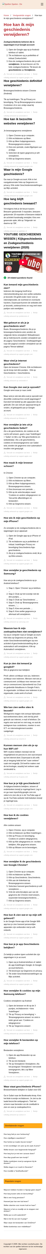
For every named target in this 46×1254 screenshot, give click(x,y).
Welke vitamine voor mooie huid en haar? (20, 1205)
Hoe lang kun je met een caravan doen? (19, 1153)
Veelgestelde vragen (22, 15)
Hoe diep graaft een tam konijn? (16, 1157)
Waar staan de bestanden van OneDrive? (20, 1223)
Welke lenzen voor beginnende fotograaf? (20, 1150)
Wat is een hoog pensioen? (14, 1197)
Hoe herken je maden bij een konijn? (18, 1142)
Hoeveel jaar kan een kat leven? (16, 1201)
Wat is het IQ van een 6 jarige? (16, 1219)
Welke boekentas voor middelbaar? (17, 1227)
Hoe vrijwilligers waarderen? (15, 1138)
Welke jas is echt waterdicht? (15, 1215)
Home (6, 15)
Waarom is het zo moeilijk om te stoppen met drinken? (21, 1210)
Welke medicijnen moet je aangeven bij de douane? (20, 1162)
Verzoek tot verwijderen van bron (18, 74)
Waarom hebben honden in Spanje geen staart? (22, 1190)
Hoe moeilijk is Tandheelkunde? (16, 1171)
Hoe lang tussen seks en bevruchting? (18, 1194)
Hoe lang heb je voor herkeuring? (17, 1134)
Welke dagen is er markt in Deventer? (18, 1167)
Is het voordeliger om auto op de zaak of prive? (22, 1146)
